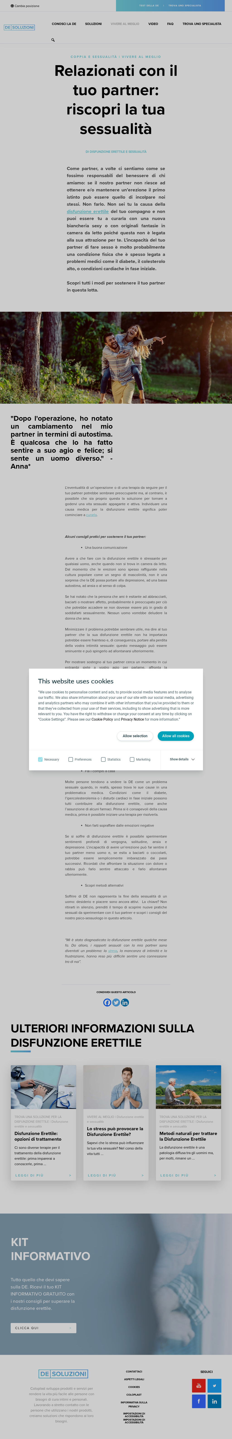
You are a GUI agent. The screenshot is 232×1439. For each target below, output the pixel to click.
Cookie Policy (102, 719)
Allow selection (135, 736)
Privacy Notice (132, 719)
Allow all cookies (175, 736)
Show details (179, 759)
